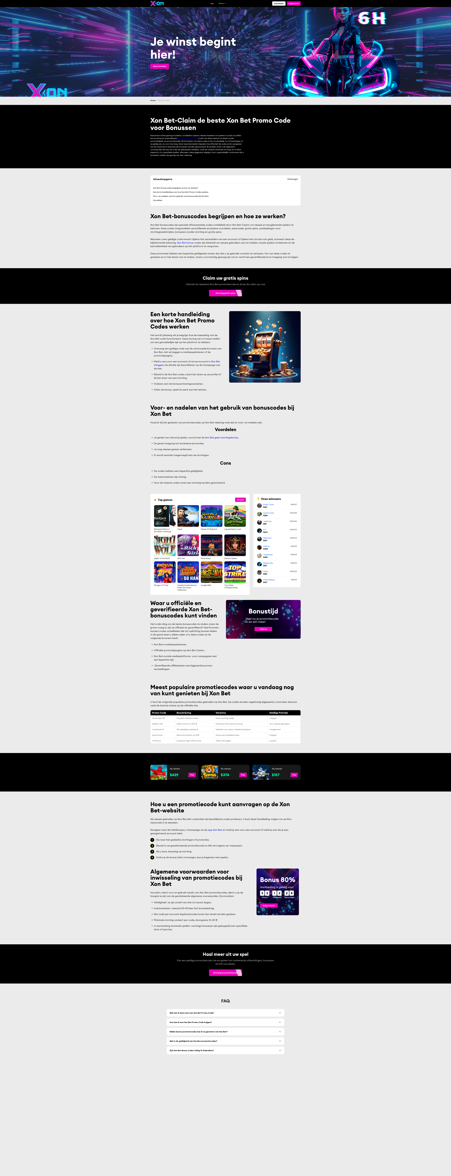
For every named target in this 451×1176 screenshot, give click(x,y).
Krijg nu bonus (269, 903)
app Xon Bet (215, 827)
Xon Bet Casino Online (188, 138)
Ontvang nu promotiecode (225, 970)
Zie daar (240, 500)
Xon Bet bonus (185, 242)
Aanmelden (279, 3)
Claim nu (263, 627)
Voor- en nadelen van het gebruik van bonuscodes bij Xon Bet (181, 196)
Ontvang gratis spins (225, 293)
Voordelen (157, 200)
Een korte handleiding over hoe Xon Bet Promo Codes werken (180, 192)
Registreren (294, 3)
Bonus (221, 3)
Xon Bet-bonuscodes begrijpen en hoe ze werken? (175, 188)
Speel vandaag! (159, 66)
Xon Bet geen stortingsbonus (221, 437)
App (212, 3)
